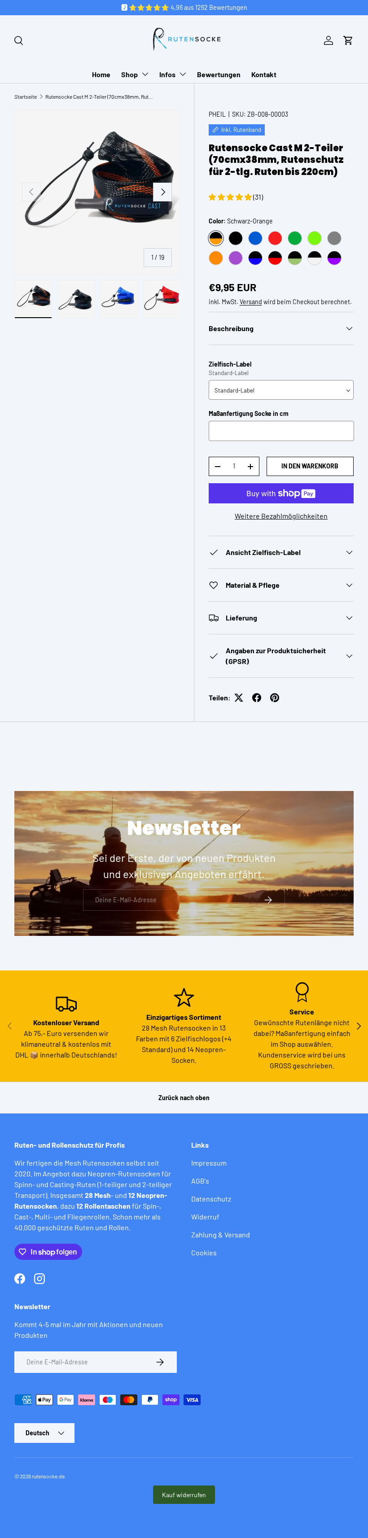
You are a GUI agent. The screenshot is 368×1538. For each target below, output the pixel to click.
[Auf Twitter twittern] (239, 698)
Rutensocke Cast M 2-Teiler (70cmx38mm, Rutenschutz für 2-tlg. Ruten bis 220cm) (99, 96)
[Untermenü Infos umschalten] (182, 74)
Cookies (204, 1252)
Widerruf (205, 1216)
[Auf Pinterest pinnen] (275, 698)
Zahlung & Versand (220, 1234)
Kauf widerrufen (184, 1495)
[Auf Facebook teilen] (257, 698)
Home (101, 74)
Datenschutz (211, 1198)
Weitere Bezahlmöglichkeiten (281, 515)
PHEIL (217, 114)
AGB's (200, 1180)
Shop (129, 74)
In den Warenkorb (309, 466)
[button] (348, 40)
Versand (251, 302)
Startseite (25, 96)
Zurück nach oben (184, 1097)
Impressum (209, 1162)
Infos (167, 74)
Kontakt (263, 74)
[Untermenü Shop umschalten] (145, 74)
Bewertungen (219, 74)
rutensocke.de (48, 1476)
